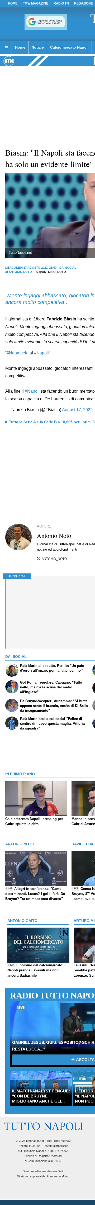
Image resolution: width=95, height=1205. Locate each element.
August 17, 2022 (77, 410)
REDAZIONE (83, 3)
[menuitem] (7, 48)
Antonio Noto (20, 271)
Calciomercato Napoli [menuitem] (69, 47)
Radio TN (61, 3)
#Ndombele (17, 353)
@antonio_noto (52, 271)
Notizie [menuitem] (37, 47)
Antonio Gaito (55, 1171)
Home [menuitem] (20, 47)
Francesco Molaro (58, 1176)
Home (12, 3)
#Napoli (41, 353)
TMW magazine (35, 3)
